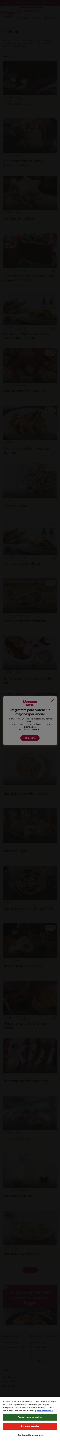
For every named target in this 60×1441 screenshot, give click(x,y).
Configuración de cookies (30, 1435)
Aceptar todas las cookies (30, 1417)
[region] (30, 1419)
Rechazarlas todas (30, 1426)
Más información (45, 1411)
